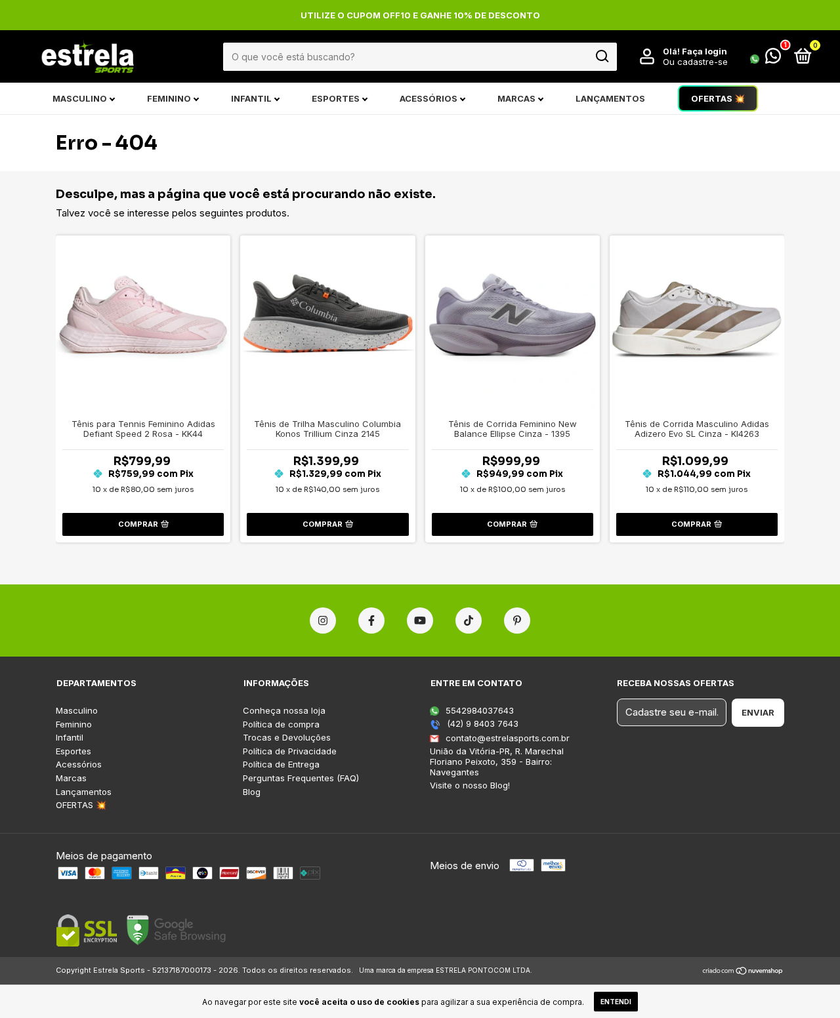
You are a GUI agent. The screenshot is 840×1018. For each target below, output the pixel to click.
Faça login (704, 51)
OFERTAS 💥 (718, 98)
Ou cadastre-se (695, 61)
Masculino (79, 98)
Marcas (516, 98)
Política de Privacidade (290, 751)
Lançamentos (610, 98)
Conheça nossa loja (284, 711)
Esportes (336, 98)
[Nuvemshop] (743, 972)
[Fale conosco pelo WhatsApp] (766, 58)
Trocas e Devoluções (287, 738)
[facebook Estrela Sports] (371, 620)
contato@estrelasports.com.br (508, 738)
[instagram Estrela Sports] (323, 620)
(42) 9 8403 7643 (481, 723)
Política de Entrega (281, 764)
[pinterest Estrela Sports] (517, 620)
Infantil (251, 98)
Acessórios (428, 98)
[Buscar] (601, 56)
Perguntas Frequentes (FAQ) (301, 778)
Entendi (615, 1002)
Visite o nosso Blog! (470, 785)
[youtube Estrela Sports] (420, 620)
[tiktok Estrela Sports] (468, 620)
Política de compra (281, 724)
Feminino (169, 98)
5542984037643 (478, 710)
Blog (252, 792)
